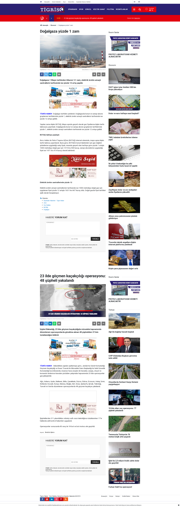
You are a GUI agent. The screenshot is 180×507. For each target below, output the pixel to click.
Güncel (88, 9)
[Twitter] (46, 74)
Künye (111, 496)
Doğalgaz (46, 209)
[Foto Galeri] (139, 2)
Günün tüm (133, 18)
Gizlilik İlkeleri (126, 496)
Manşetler (47, 2)
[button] (94, 74)
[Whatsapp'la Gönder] (54, 74)
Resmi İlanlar (122, 9)
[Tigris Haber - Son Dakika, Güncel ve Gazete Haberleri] (52, 9)
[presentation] (46, 18)
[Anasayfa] (41, 2)
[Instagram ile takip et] (56, 499)
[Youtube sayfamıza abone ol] (47, 499)
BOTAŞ (46, 207)
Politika (110, 9)
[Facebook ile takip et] (42, 499)
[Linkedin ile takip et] (51, 499)
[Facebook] (42, 74)
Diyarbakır (72, 9)
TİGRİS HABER (46, 366)
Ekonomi (53, 25)
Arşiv (64, 2)
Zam (45, 203)
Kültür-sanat (99, 9)
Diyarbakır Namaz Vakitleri (83, 2)
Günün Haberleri (56, 2)
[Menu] (134, 9)
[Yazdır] (59, 74)
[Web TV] (135, 2)
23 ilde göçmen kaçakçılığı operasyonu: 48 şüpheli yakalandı (83, 16)
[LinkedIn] (50, 74)
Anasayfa (45, 25)
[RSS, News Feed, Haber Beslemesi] (65, 499)
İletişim (118, 496)
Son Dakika (47, 205)
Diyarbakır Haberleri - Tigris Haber (54, 200)
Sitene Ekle (71, 2)
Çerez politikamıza (131, 505)
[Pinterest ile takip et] (61, 499)
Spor (81, 9)
